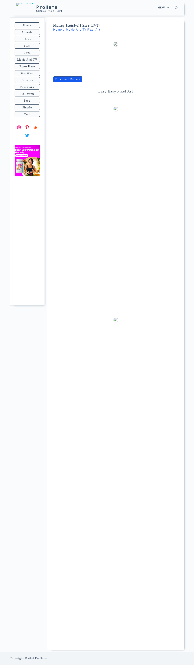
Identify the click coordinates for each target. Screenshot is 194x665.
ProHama (47, 7)
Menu (161, 7)
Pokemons (27, 87)
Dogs (27, 39)
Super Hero (27, 66)
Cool (27, 114)
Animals (27, 32)
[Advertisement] (27, 241)
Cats (27, 46)
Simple (27, 107)
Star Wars (27, 73)
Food (27, 100)
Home (27, 25)
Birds (27, 52)
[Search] (176, 7)
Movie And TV (27, 59)
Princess (27, 80)
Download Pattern (67, 79)
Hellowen (27, 94)
